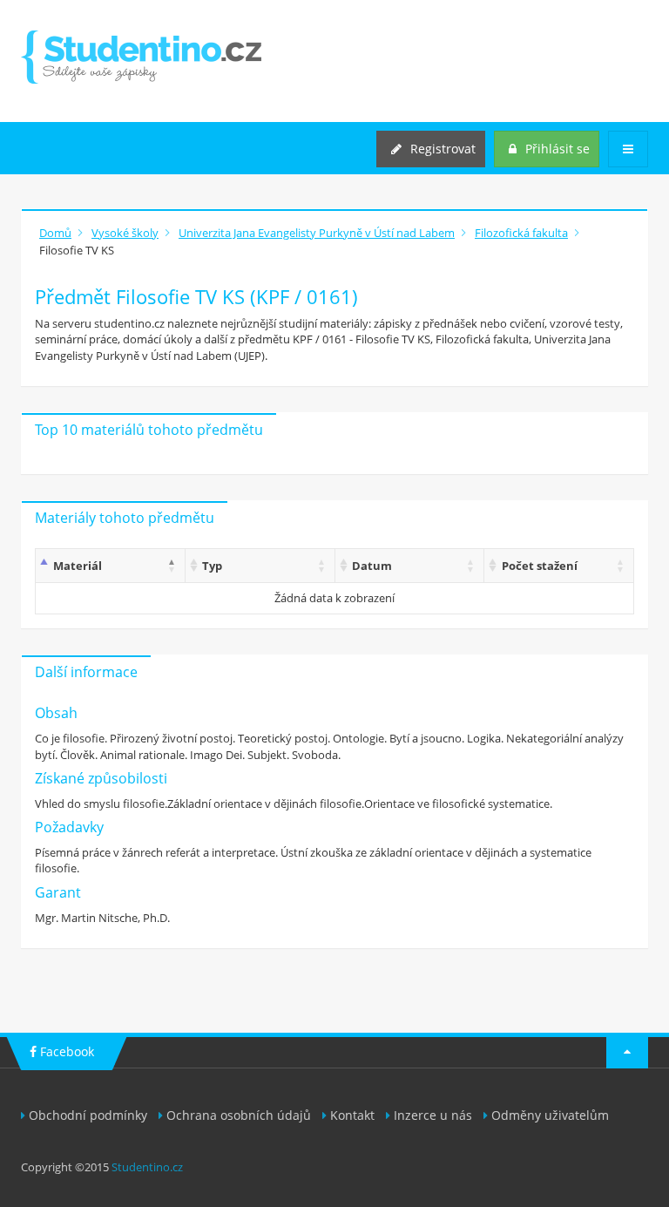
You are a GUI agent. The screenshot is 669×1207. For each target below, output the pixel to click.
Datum (372, 565)
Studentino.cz (147, 1167)
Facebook (65, 1051)
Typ (212, 565)
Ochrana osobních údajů (238, 1115)
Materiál (77, 565)
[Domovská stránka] (141, 57)
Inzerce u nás (433, 1115)
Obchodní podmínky (88, 1115)
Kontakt (352, 1115)
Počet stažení (540, 565)
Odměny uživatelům (550, 1115)
